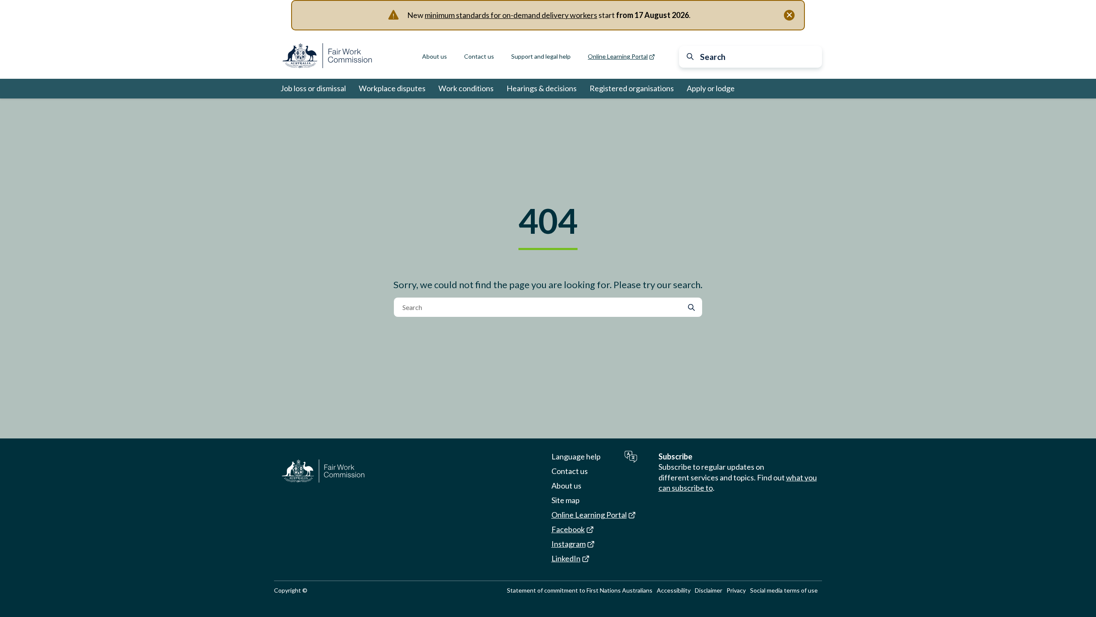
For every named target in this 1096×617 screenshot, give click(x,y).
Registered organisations (632, 88)
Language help (576, 456)
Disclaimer (708, 590)
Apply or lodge (711, 88)
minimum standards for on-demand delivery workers (511, 15)
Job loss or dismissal (313, 88)
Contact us (479, 56)
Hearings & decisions (541, 88)
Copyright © (290, 590)
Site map (565, 500)
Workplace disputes (392, 88)
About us (434, 56)
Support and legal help (541, 56)
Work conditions (466, 88)
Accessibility (674, 590)
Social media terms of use (784, 590)
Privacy (736, 590)
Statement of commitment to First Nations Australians (579, 590)
